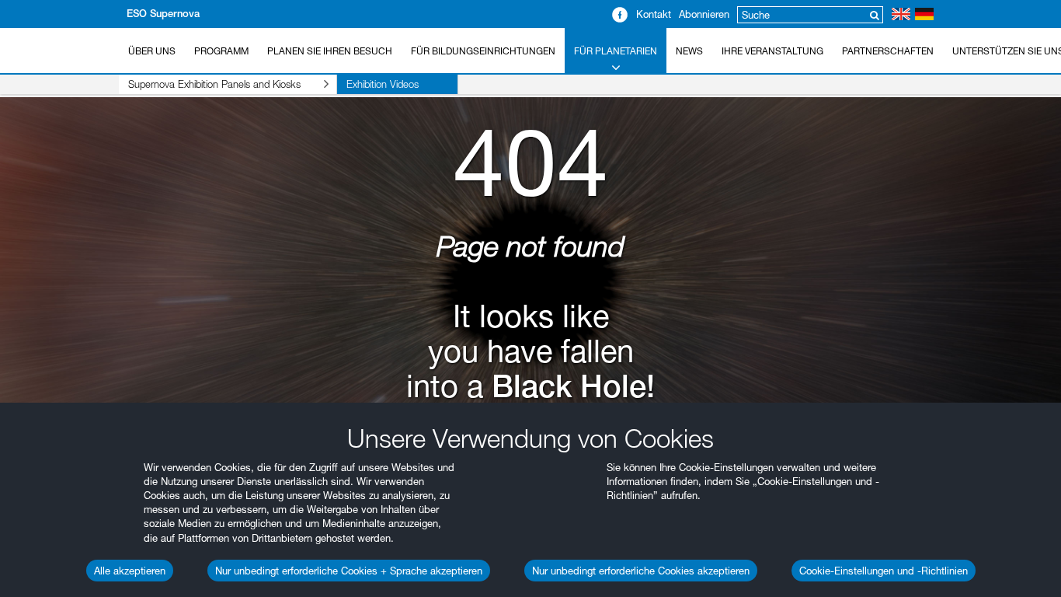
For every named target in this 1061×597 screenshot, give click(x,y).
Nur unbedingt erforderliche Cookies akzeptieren (641, 570)
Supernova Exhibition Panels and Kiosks (214, 84)
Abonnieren (704, 14)
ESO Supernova (163, 13)
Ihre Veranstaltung (772, 51)
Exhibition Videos (382, 84)
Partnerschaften (888, 51)
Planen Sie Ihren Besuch (329, 51)
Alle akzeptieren (129, 570)
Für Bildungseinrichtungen (483, 51)
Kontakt (653, 14)
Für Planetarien (615, 51)
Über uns (152, 51)
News (689, 51)
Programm (221, 51)
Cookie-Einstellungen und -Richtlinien (883, 570)
